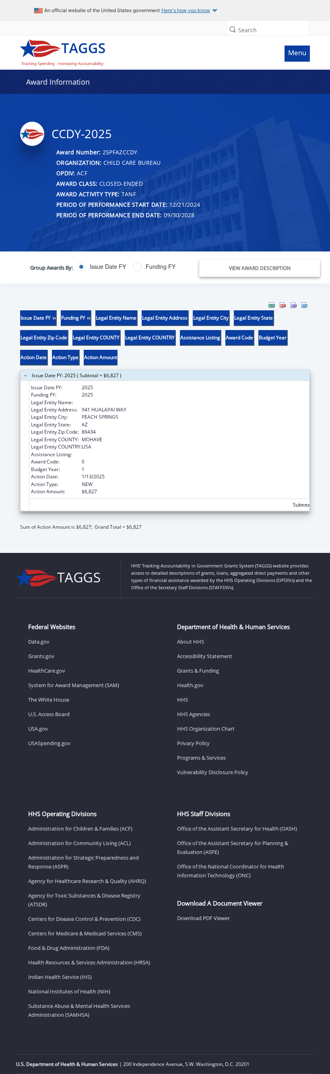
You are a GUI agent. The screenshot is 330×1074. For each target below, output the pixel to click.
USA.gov (38, 728)
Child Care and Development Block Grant (127, 454)
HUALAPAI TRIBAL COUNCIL (113, 402)
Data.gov (39, 641)
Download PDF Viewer (203, 918)
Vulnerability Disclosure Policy (212, 772)
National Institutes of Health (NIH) (69, 991)
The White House (48, 699)
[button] (232, 29)
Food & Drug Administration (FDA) (68, 947)
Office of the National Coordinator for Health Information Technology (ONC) (230, 871)
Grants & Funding (198, 670)
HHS (182, 699)
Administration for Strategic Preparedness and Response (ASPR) (83, 862)
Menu (297, 52)
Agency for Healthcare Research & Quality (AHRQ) (87, 881)
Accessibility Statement (204, 656)
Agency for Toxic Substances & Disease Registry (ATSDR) (84, 900)
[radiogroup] (124, 267)
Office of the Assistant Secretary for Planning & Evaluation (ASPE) (232, 847)
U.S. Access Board (49, 714)
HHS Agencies (193, 714)
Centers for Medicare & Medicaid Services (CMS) (85, 933)
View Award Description (260, 268)
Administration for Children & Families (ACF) (80, 828)
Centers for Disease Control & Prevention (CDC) (84, 918)
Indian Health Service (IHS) (60, 977)
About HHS (190, 641)
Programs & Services (201, 757)
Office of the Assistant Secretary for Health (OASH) (237, 828)
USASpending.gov (49, 743)
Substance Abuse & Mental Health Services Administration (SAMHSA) (79, 1010)
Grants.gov (41, 656)
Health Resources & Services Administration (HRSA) (89, 962)
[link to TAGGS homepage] (127, 50)
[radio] (101, 267)
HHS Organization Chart (206, 728)
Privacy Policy (193, 743)
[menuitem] (271, 305)
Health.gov (190, 685)
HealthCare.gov (46, 670)
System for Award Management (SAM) (73, 685)
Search (247, 30)
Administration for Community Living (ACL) (79, 843)
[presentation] (165, 416)
